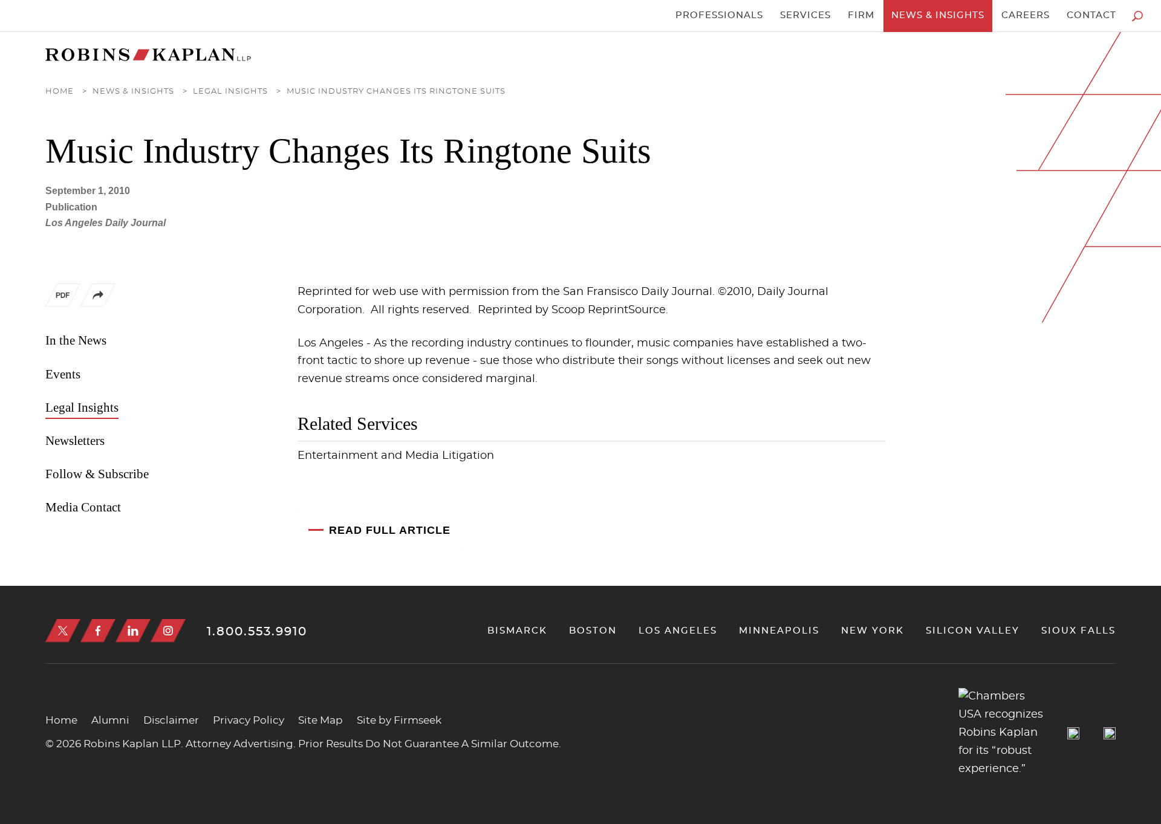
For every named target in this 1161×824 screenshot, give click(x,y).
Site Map (320, 720)
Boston (593, 630)
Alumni (110, 720)
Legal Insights (230, 92)
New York (872, 630)
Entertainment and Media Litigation (396, 455)
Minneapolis (779, 630)
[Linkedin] (133, 631)
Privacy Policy (248, 720)
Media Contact (83, 507)
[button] (97, 304)
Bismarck (517, 630)
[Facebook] (97, 631)
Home (59, 92)
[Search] (1137, 16)
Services (805, 15)
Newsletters (75, 440)
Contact (1091, 15)
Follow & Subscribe (97, 474)
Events (62, 374)
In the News (75, 340)
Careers (1025, 15)
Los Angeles (678, 630)
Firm (861, 15)
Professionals (719, 15)
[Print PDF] (62, 298)
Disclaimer (171, 720)
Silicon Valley (973, 630)
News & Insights (937, 15)
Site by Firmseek (399, 720)
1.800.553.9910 (257, 632)
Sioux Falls (1078, 630)
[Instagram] (168, 631)
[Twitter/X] (62, 631)
